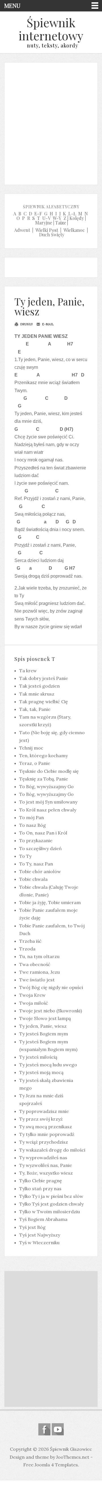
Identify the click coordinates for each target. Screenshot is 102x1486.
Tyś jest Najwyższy (39, 1235)
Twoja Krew (32, 995)
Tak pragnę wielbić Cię (43, 701)
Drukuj (26, 324)
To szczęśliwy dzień (40, 848)
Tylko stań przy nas (40, 1188)
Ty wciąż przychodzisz (43, 1142)
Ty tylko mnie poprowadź (46, 1134)
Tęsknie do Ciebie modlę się (49, 771)
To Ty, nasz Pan (36, 864)
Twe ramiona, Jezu (39, 972)
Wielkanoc (74, 230)
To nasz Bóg (32, 825)
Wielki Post (46, 230)
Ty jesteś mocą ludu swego (48, 1064)
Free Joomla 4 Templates (50, 1465)
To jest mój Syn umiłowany (48, 802)
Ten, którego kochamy (43, 755)
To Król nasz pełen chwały (47, 810)
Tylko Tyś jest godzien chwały (51, 1204)
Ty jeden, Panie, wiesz (49, 306)
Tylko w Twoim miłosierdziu (49, 1211)
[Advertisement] (51, 122)
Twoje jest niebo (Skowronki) (50, 1010)
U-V (46, 218)
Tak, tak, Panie (34, 709)
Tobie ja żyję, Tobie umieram (50, 902)
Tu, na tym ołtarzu (39, 956)
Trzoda (27, 949)
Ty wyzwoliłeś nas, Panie (45, 1165)
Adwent (22, 230)
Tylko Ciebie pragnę (40, 1180)
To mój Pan (31, 817)
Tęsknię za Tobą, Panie (43, 779)
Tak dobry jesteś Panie (43, 678)
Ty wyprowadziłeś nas (43, 1157)
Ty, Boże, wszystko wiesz (46, 1173)
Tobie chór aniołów (40, 871)
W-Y (57, 218)
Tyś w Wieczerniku (39, 1242)
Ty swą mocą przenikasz (45, 1126)
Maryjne (43, 223)
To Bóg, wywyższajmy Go (46, 786)
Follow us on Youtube (58, 1429)
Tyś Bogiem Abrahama (43, 1219)
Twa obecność (34, 964)
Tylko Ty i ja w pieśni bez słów (51, 1196)
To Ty (25, 856)
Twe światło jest (37, 980)
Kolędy (76, 218)
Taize (60, 223)
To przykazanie (35, 840)
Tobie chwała (33, 879)
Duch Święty (51, 235)
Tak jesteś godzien (39, 686)
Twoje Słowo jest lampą (45, 1018)
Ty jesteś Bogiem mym (43, 1034)
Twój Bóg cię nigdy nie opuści (51, 987)
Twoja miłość (33, 1003)
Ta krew (28, 670)
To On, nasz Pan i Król (43, 833)
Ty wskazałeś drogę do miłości (52, 1150)
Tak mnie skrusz (36, 694)
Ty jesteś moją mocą (41, 1072)
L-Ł (72, 214)
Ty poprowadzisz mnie (44, 1111)
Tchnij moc (31, 748)
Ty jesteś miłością (38, 1057)
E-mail (47, 324)
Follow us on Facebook (44, 1429)
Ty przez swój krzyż (41, 1119)
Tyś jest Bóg (32, 1227)
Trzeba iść (30, 941)
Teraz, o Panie (34, 763)
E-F (38, 214)
